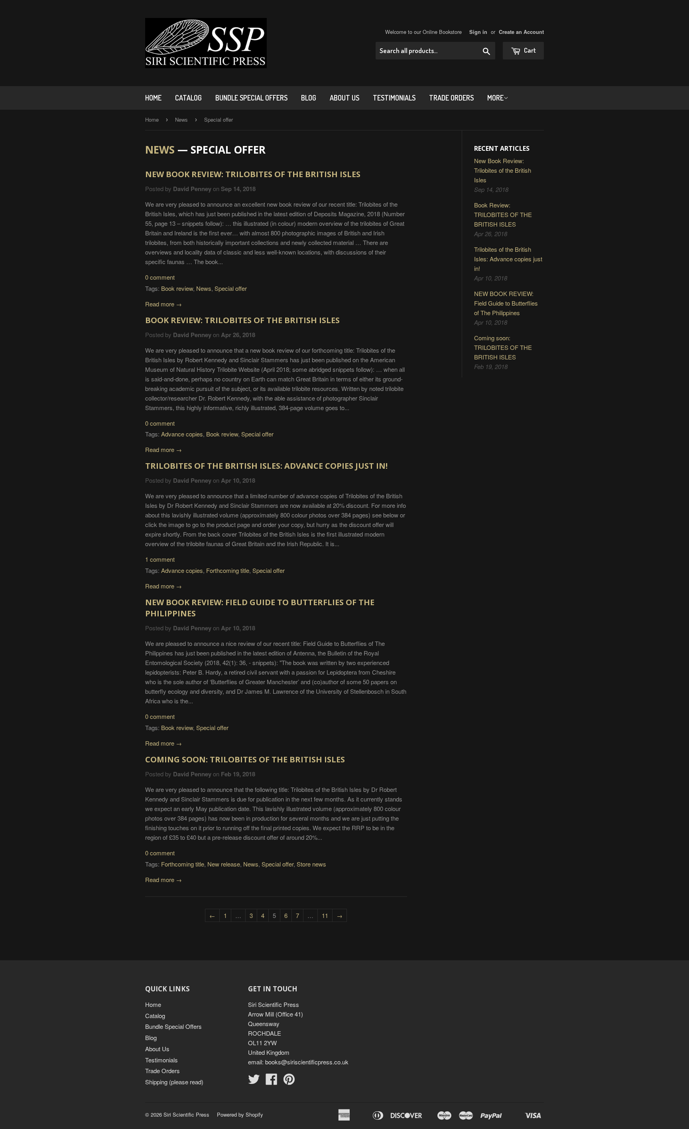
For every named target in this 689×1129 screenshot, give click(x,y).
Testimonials (394, 97)
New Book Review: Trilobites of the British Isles (252, 174)
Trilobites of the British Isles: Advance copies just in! (266, 465)
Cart (529, 50)
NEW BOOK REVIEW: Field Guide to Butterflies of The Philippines (506, 303)
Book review (177, 288)
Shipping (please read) (174, 1082)
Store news (311, 864)
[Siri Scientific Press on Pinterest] (289, 1081)
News (181, 119)
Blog (308, 97)
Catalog (188, 97)
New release (223, 864)
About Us (344, 97)
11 (325, 915)
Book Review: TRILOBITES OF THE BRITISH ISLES (242, 320)
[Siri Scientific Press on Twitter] (254, 1081)
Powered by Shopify (240, 1114)
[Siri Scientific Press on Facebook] (272, 1081)
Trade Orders (451, 97)
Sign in (478, 32)
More (495, 97)
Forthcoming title (227, 570)
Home (153, 97)
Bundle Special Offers (251, 97)
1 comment (160, 559)
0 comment (160, 277)
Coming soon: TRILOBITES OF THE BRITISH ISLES (245, 759)
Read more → (163, 304)
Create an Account (521, 32)
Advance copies (182, 434)
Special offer (231, 288)
